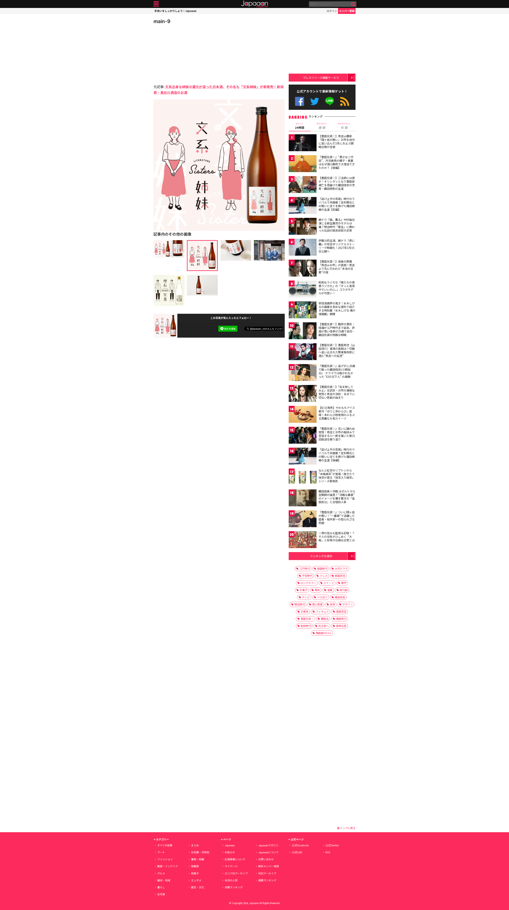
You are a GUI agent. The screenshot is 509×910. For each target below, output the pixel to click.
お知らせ (230, 852)
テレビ (306, 597)
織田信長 (340, 597)
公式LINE (329, 101)
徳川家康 (317, 604)
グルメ (161, 873)
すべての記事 (164, 845)
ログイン (332, 11)
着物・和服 (197, 859)
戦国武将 (340, 576)
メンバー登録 (347, 11)
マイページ (231, 866)
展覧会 (325, 619)
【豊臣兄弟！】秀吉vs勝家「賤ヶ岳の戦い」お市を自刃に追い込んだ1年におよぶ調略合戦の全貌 (337, 141)
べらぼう (322, 597)
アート (161, 852)
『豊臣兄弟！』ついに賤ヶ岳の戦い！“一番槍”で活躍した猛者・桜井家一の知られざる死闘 (337, 517)
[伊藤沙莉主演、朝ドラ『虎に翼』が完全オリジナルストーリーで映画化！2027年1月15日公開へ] (303, 248)
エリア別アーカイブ (236, 873)
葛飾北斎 (341, 626)
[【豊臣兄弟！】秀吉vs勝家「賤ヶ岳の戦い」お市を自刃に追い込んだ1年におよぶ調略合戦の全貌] (303, 143)
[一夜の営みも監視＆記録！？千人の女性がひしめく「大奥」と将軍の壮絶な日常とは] (303, 540)
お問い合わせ (266, 859)
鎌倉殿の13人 (323, 633)
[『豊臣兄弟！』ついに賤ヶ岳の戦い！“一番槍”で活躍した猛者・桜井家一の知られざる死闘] (303, 519)
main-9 (161, 21)
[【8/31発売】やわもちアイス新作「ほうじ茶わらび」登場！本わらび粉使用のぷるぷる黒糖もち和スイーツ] (303, 415)
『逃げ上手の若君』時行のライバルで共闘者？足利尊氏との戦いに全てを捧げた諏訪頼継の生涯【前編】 (337, 204)
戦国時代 (322, 568)
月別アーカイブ (267, 873)
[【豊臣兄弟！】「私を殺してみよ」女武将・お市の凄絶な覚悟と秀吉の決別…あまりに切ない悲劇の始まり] (303, 394)
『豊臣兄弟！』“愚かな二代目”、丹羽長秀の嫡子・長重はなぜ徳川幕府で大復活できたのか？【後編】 (337, 162)
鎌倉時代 (341, 619)
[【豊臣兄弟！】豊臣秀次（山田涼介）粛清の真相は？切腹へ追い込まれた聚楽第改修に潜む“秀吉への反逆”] (303, 352)
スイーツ (328, 583)
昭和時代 (306, 626)
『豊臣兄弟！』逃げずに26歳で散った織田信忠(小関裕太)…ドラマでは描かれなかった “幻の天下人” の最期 (337, 371)
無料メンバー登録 (268, 866)
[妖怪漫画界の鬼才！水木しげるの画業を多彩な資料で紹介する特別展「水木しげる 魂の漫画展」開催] (303, 310)
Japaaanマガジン (268, 845)
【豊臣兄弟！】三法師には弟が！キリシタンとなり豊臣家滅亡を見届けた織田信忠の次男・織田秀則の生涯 (337, 183)
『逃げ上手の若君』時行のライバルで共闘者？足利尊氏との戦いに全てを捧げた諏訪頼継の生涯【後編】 (337, 454)
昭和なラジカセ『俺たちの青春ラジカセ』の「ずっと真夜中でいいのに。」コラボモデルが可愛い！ (337, 287)
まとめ (195, 845)
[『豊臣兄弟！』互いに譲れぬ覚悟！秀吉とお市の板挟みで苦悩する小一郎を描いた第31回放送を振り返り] (303, 436)
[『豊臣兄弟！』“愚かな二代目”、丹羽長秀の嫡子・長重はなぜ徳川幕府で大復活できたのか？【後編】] (303, 164)
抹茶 (332, 604)
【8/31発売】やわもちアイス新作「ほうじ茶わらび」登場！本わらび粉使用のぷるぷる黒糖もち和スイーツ (337, 412)
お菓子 (303, 590)
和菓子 (195, 873)
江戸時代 (304, 568)
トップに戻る (347, 828)
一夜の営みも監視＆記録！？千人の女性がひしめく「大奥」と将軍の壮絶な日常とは (337, 536)
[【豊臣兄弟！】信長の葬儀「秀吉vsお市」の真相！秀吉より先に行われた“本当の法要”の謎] (303, 269)
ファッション (165, 859)
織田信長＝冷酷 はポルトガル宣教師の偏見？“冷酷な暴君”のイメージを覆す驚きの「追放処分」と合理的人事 (337, 496)
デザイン (347, 604)
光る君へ (323, 626)
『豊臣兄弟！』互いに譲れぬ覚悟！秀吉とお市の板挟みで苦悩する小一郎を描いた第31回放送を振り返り (337, 433)
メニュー (156, 4)
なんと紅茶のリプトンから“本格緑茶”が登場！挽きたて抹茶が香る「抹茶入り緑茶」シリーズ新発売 (337, 475)
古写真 (161, 894)
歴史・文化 (197, 887)
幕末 (317, 590)
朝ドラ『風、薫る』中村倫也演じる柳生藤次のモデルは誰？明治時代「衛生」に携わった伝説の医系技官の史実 (337, 224)
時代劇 (344, 590)
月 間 (344, 126)
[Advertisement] (186, 54)
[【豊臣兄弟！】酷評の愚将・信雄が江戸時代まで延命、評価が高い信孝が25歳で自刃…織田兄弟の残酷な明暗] (303, 331)
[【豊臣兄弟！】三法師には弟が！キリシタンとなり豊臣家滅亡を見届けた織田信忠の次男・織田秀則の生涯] (303, 185)
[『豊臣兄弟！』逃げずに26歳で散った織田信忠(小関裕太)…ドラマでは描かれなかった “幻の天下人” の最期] (303, 373)
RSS (344, 101)
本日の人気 (231, 880)
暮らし (161, 887)
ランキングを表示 (321, 556)
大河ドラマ (341, 568)
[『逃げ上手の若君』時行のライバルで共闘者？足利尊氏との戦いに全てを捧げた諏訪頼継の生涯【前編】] (303, 206)
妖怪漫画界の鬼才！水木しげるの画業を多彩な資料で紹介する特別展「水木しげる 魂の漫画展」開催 (337, 308)
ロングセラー (308, 583)
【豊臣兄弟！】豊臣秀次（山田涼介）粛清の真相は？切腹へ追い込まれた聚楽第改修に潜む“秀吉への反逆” (337, 350)
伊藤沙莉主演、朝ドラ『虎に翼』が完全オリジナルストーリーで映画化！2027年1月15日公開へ (337, 245)
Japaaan (254, 4)
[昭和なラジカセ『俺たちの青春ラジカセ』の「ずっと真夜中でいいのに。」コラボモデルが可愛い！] (303, 290)
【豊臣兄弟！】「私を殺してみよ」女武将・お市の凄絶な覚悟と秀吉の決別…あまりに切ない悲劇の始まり (337, 392)
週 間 (322, 126)
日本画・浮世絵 (200, 852)
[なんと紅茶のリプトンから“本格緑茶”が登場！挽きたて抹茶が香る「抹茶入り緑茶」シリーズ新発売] (303, 478)
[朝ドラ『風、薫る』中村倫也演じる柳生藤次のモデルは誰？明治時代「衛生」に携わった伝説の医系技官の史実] (303, 227)
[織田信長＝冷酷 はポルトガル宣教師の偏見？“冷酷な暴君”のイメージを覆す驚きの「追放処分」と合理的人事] (303, 498)
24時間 (299, 126)
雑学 (343, 583)
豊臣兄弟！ (307, 619)
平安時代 (307, 576)
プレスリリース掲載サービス (321, 77)
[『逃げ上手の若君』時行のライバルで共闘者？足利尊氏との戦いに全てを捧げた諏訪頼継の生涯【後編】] (303, 457)
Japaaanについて (268, 852)
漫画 (329, 590)
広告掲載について (235, 859)
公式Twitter (314, 101)
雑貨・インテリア (167, 866)
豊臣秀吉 (341, 611)
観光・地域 (163, 880)
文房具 (304, 611)
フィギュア (322, 611)
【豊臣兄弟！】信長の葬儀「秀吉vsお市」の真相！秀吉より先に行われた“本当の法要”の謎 (337, 266)
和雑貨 (195, 866)
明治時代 (299, 604)
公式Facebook (299, 101)
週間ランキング (267, 880)
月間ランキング (234, 887)
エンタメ (196, 880)
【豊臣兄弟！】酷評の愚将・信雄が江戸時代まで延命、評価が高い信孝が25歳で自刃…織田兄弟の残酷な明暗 (337, 329)
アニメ (323, 576)
